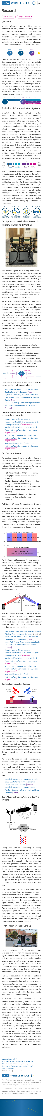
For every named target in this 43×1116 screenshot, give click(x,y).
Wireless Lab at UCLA (9, 1059)
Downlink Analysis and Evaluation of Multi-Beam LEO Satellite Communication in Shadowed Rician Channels (22, 782)
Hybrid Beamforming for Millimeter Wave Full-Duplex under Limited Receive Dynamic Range (22, 397)
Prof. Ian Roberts (8, 1069)
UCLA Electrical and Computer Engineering (17, 1061)
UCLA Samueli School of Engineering (15, 1064)
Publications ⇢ (9, 17)
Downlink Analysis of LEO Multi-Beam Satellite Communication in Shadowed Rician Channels (22, 790)
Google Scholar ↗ (25, 17)
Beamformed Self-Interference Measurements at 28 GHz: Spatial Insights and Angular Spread (22, 422)
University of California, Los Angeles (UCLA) (17, 1066)
